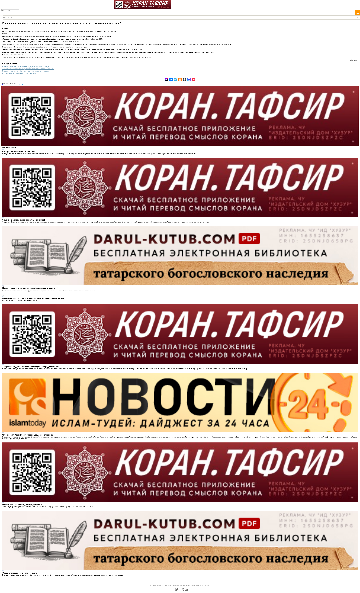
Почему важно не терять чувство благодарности (19, 73)
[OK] (180, 79)
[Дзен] (184, 79)
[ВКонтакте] (171, 79)
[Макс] (189, 79)
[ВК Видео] (193, 79)
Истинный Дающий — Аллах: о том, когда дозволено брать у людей (25, 66)
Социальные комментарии (12, 84)
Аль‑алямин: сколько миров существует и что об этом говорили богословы (28, 69)
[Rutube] (166, 79)
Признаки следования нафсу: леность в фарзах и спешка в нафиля (25, 71)
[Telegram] (175, 79)
